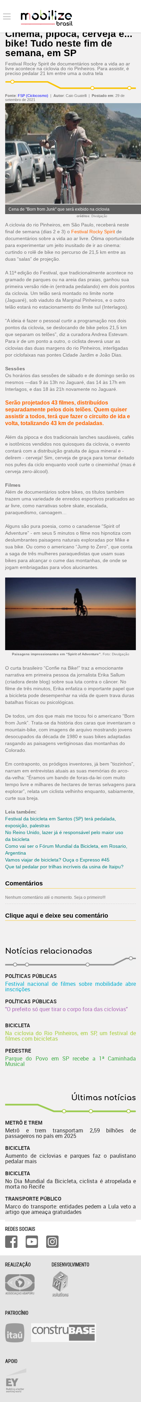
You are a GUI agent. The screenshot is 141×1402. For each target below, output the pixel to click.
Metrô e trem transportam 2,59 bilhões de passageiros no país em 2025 (70, 1133)
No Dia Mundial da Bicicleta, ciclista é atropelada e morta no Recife (70, 1183)
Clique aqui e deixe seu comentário (56, 915)
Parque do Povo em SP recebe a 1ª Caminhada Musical (70, 1061)
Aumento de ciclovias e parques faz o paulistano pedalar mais (70, 1158)
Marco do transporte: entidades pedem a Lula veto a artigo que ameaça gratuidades (70, 1209)
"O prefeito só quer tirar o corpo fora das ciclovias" (66, 1009)
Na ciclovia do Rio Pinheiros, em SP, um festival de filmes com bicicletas (70, 1035)
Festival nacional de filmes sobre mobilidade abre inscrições (70, 986)
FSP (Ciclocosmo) (33, 96)
